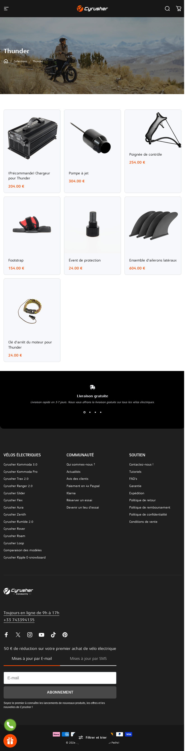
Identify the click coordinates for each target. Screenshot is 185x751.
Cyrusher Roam (14, 536)
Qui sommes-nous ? (81, 464)
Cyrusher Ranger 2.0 (18, 486)
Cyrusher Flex (13, 500)
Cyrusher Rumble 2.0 (18, 521)
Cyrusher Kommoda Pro (20, 471)
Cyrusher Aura (13, 507)
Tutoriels (135, 471)
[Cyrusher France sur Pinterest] (65, 634)
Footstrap (15, 260)
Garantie (135, 486)
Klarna (71, 493)
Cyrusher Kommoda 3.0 (20, 464)
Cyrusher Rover (14, 528)
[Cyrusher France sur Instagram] (29, 634)
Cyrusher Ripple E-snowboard (25, 557)
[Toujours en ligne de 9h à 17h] (10, 725)
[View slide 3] (95, 412)
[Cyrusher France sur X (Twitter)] (18, 634)
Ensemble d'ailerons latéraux (153, 260)
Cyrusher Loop (14, 543)
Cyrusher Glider (14, 493)
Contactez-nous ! (141, 464)
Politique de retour (142, 500)
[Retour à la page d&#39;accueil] (6, 61)
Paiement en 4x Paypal (83, 486)
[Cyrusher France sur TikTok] (53, 634)
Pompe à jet (78, 173)
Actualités (74, 471)
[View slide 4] (100, 412)
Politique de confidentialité (148, 514)
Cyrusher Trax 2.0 (16, 478)
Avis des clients (77, 478)
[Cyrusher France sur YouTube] (41, 634)
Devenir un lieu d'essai (83, 507)
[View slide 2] (89, 412)
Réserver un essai (79, 500)
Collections (20, 61)
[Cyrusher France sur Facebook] (6, 634)
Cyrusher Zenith (15, 514)
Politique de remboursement (149, 507)
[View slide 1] (84, 412)
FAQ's (133, 478)
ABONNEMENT (60, 692)
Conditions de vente (143, 521)
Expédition (136, 493)
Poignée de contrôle (145, 154)
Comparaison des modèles (23, 550)
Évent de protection (85, 260)
